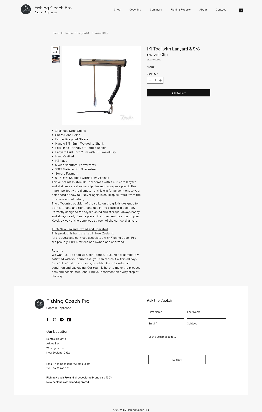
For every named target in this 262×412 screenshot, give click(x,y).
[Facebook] (47, 319)
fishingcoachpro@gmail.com (72, 363)
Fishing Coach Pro (67, 301)
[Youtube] (62, 319)
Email (151, 323)
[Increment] (160, 80)
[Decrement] (150, 80)
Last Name (194, 311)
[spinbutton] (155, 80)
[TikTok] (69, 319)
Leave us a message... (162, 336)
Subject (192, 323)
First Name (155, 311)
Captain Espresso (58, 308)
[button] (241, 9)
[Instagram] (54, 319)
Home (55, 33)
